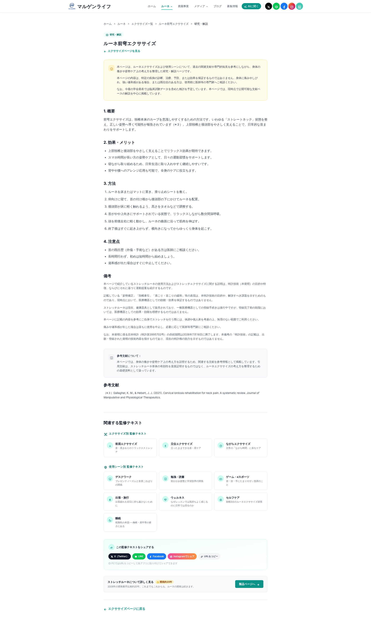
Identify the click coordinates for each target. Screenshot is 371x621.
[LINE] (276, 6)
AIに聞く (253, 6)
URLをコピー (211, 556)
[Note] (299, 6)
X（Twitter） (121, 556)
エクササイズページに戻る (126, 609)
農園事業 (183, 6)
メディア (199, 6)
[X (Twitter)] (268, 6)
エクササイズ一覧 (142, 23)
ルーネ (165, 6)
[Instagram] (291, 6)
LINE (140, 556)
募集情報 (232, 6)
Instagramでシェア (184, 556)
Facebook (158, 556)
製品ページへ (247, 584)
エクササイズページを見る (124, 50)
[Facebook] (284, 6)
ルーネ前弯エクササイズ (174, 23)
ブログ (218, 6)
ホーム (152, 6)
